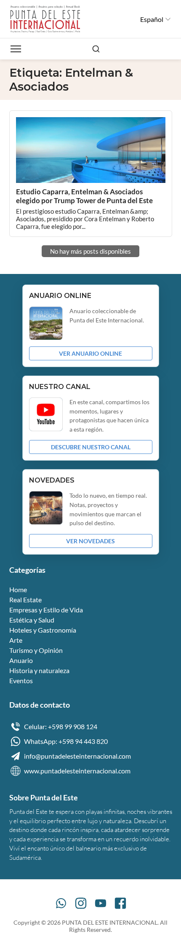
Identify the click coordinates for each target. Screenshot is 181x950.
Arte (15, 640)
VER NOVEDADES (90, 541)
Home (18, 589)
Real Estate (25, 600)
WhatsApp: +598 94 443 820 (66, 741)
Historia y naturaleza (39, 670)
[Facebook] (120, 903)
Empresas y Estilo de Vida (46, 610)
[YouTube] (100, 903)
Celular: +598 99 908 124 (60, 726)
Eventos (21, 680)
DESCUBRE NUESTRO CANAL (90, 447)
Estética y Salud (31, 620)
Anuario (21, 660)
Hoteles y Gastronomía (42, 630)
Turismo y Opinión (36, 650)
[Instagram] (81, 903)
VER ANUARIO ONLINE (90, 353)
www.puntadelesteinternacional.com (77, 771)
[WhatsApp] (61, 903)
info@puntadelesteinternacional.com (77, 756)
